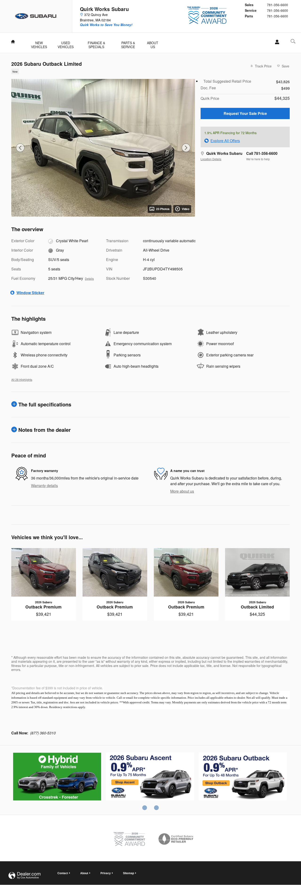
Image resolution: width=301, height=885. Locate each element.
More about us (182, 491)
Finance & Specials (96, 43)
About (84, 873)
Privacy (105, 873)
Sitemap (128, 873)
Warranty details (44, 485)
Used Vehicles (66, 43)
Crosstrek (150, 777)
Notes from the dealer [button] (44, 429)
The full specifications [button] (44, 404)
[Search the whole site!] (293, 41)
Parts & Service (128, 43)
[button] (100, 71)
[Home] (36, 16)
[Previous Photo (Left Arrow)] (20, 148)
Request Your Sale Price (245, 113)
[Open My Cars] (275, 42)
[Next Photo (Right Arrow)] (186, 148)
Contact (62, 873)
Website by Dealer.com (24, 875)
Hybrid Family (57, 777)
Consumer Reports (243, 777)
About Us (152, 43)
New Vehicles (39, 43)
